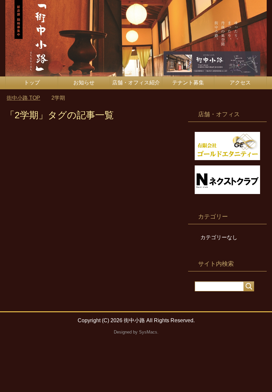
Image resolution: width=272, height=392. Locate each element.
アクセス (240, 82)
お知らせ (84, 82)
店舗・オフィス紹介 (136, 82)
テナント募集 (188, 82)
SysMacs (148, 332)
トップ (32, 82)
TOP (23, 98)
